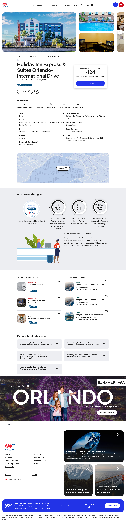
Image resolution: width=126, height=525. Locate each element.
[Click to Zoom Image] (39, 32)
